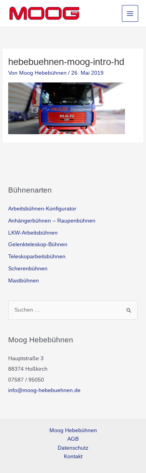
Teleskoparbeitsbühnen (36, 256)
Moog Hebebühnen (73, 430)
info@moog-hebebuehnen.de (44, 390)
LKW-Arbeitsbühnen (33, 233)
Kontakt (73, 456)
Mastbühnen (23, 281)
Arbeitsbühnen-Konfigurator (42, 209)
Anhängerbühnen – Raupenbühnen (51, 221)
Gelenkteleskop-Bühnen (37, 244)
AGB (73, 439)
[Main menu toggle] (130, 13)
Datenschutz (73, 448)
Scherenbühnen (27, 269)
